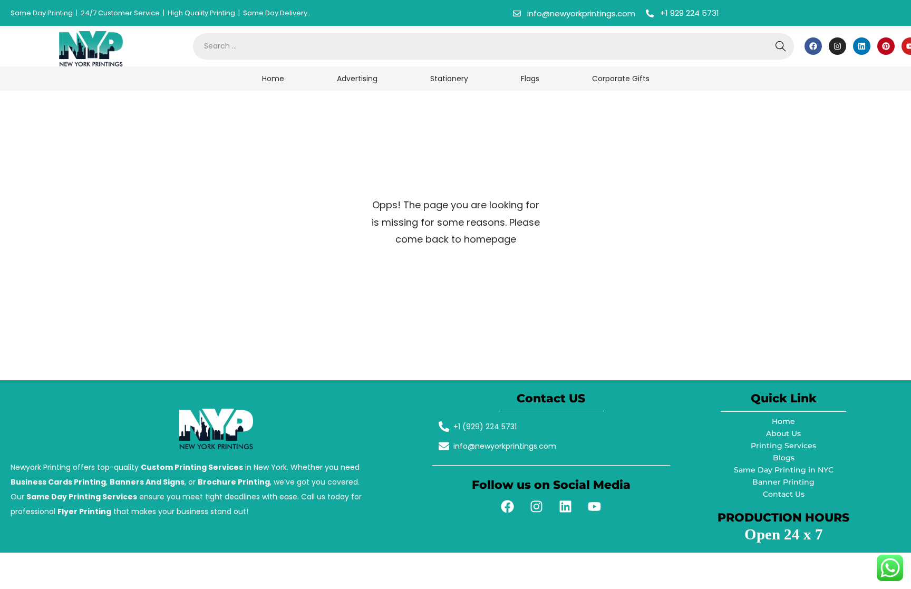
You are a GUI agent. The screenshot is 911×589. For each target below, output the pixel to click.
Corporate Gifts (621, 78)
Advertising (357, 78)
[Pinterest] (886, 46)
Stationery (449, 78)
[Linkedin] (861, 46)
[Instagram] (837, 46)
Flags (530, 78)
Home (273, 78)
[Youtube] (595, 506)
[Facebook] (813, 46)
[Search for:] (493, 46)
